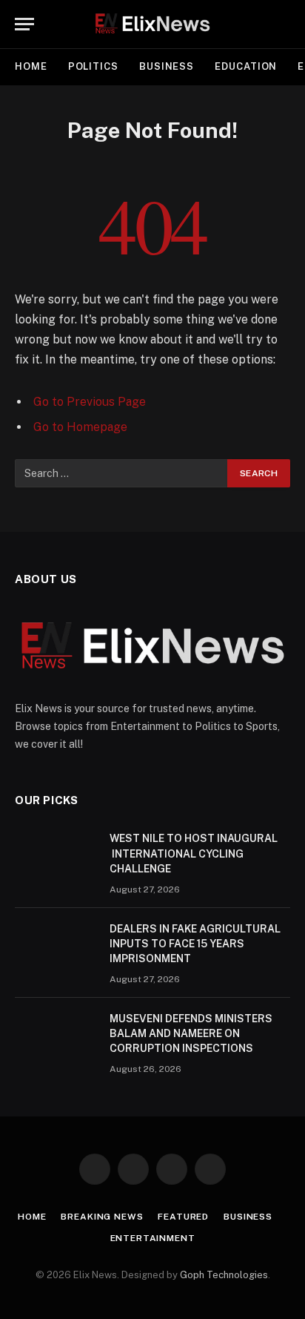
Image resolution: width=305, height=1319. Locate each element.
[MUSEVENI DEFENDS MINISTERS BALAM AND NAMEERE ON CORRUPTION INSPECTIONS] (55, 1038)
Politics (93, 66)
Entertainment (152, 1238)
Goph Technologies (224, 1274)
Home (31, 66)
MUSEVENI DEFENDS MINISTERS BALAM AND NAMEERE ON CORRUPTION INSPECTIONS (191, 1033)
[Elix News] (152, 24)
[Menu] (24, 24)
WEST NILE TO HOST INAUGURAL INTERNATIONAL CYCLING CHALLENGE (194, 853)
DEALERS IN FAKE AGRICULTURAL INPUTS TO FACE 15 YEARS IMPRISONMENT (195, 943)
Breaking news (102, 1216)
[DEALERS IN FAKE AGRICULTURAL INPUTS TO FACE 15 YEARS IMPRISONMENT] (55, 948)
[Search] (288, 24)
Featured (183, 1216)
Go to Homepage (80, 427)
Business (166, 66)
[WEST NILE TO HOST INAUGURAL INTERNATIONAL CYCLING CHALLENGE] (55, 857)
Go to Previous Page (89, 402)
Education (246, 66)
